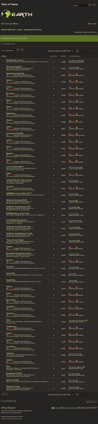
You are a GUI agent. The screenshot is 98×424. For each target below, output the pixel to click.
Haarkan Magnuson (14, 368)
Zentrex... (9, 80)
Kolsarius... (10, 187)
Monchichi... (10, 93)
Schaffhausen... (12, 327)
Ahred (10, 281)
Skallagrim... (11, 307)
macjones (11, 68)
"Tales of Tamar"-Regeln (15, 240)
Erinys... (9, 293)
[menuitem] (16, 24)
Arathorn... (10, 360)
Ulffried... (9, 287)
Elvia (10, 275)
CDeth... (9, 173)
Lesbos (11, 381)
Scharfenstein (13, 221)
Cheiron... (10, 340)
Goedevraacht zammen (14, 60)
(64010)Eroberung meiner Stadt (17, 213)
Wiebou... (9, 107)
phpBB (10, 410)
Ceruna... (9, 87)
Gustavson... (11, 313)
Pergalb (11, 181)
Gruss (8, 320)
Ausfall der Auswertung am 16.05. (18, 207)
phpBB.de (20, 416)
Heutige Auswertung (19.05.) (16, 200)
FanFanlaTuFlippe (16, 412)
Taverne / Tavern (43, 61)
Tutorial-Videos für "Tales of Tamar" (19, 180)
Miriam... (9, 147)
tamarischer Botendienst (16, 321)
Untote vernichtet (12, 380)
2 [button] (79, 51)
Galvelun (11, 195)
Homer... (9, 100)
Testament (10, 267)
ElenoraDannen (13, 168)
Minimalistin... (11, 300)
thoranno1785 (13, 355)
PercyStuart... (11, 347)
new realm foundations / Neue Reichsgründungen (20, 76)
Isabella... (9, 247)
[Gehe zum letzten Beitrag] (83, 60)
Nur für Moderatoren (38, 195)
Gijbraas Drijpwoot (14, 61)
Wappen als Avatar (13, 386)
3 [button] (82, 51)
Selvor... (9, 127)
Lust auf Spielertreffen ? (15, 167)
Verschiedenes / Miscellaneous (15, 169)
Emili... (9, 160)
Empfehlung (10, 280)
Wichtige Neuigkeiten (14, 67)
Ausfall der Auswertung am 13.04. (18, 227)
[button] (73, 50)
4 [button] (85, 51)
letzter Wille (10, 273)
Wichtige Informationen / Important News (18, 70)
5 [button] (87, 51)
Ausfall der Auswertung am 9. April (19, 233)
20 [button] (92, 51)
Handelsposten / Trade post (14, 223)
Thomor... (9, 120)
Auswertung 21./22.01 (14, 373)
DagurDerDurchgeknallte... (16, 73)
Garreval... (10, 260)
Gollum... (9, 333)
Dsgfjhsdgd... (11, 113)
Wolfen (11, 75)
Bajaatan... (10, 153)
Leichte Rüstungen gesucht (16, 220)
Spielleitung (12, 208)
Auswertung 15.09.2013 (14, 133)
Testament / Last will (39, 268)
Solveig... (9, 140)
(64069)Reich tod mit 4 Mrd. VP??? (19, 193)
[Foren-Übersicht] (16, 13)
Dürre (8, 366)
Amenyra (11, 268)
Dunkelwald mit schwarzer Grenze (18, 253)
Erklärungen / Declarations (14, 369)
